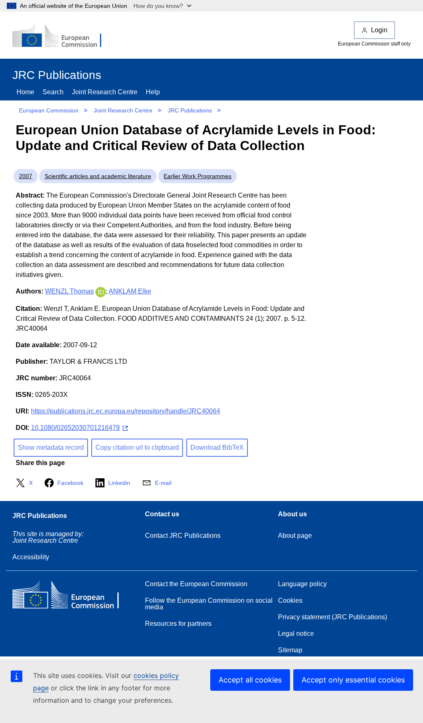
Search (53, 91)
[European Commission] (62, 36)
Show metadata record (51, 447)
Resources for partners (178, 623)
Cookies (290, 600)
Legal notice (296, 633)
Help (153, 91)
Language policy (302, 583)
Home (25, 91)
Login (379, 29)
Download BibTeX (217, 447)
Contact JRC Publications (183, 535)
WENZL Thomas (69, 291)
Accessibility (30, 557)
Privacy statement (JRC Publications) (332, 616)
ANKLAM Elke (130, 291)
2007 (25, 176)
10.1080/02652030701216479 (75, 427)
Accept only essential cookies (353, 679)
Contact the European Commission (196, 583)
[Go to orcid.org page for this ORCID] (100, 291)
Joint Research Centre (105, 91)
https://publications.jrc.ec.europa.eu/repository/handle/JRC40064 (125, 411)
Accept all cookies (250, 679)
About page (295, 535)
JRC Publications (190, 110)
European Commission (48, 110)
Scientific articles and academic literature (98, 176)
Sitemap (290, 650)
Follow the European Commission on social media (209, 604)
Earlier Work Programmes (197, 176)
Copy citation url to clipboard (137, 447)
